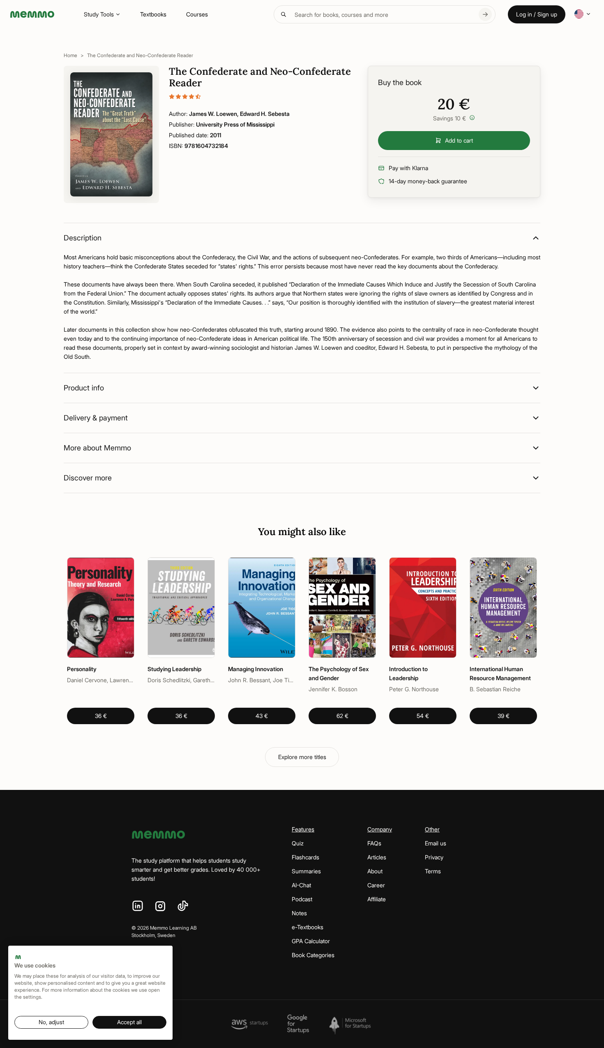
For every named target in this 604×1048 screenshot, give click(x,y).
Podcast (302, 899)
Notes (299, 912)
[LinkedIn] (137, 906)
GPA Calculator (311, 940)
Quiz (298, 843)
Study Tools (99, 14)
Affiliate (376, 899)
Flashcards (305, 857)
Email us (435, 843)
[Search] (485, 14)
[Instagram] (160, 906)
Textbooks (153, 14)
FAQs (374, 843)
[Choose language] (582, 14)
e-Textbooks (307, 926)
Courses (197, 14)
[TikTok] (183, 906)
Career (376, 885)
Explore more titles (302, 756)
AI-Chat (301, 885)
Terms (433, 871)
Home (70, 55)
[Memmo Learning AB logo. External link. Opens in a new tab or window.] (18, 957)
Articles (376, 857)
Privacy (434, 857)
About (375, 871)
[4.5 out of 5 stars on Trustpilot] (260, 96)
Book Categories (313, 954)
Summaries (306, 871)
